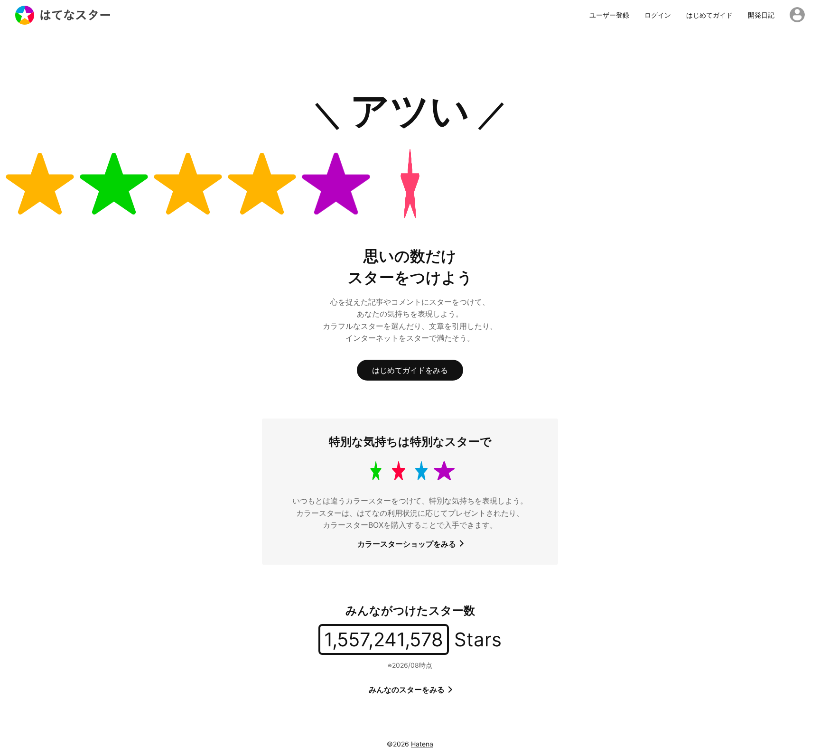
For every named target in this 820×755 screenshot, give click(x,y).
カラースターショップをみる (407, 544)
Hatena (422, 744)
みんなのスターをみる (408, 689)
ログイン (657, 15)
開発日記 (761, 15)
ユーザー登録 (609, 15)
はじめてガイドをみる (410, 370)
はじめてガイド (709, 15)
